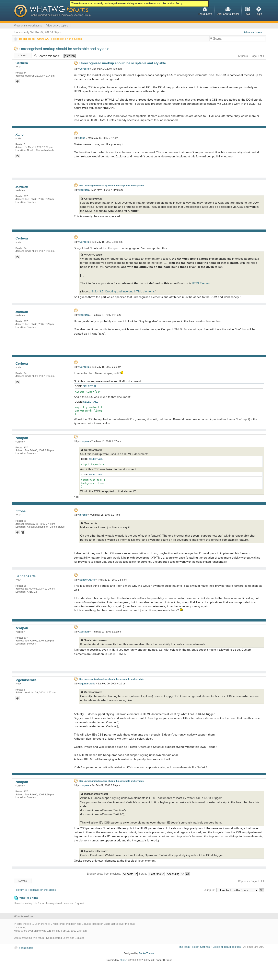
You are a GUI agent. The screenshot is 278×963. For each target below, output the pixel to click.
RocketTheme (146, 953)
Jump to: (209, 890)
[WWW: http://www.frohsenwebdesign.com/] (17, 532)
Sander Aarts (87, 579)
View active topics (57, 25)
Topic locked (21, 54)
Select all (90, 386)
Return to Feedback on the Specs (36, 889)
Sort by (143, 873)
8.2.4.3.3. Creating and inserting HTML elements (123, 291)
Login (259, 13)
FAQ (247, 13)
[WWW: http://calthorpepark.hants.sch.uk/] (17, 81)
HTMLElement (201, 283)
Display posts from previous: (104, 873)
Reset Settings (201, 946)
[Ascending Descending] (178, 873)
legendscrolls (87, 683)
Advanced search (254, 32)
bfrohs (83, 514)
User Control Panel (228, 13)
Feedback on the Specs (66, 38)
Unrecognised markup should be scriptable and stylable (64, 49)
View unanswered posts (28, 25)
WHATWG (42, 38)
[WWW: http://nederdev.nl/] (17, 156)
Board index (205, 13)
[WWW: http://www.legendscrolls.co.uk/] (17, 698)
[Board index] (52, 11)
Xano (82, 138)
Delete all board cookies (226, 946)
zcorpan (84, 190)
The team (184, 946)
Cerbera (84, 68)
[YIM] (23, 532)
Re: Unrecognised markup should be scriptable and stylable (111, 185)
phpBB (123, 960)
